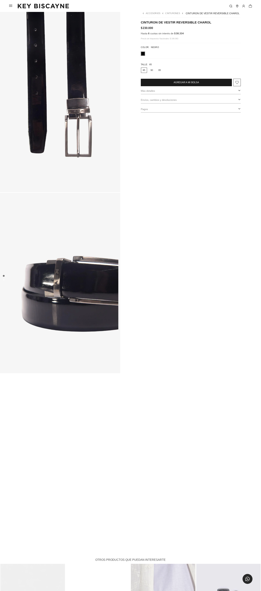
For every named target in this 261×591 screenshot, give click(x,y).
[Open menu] (243, 6)
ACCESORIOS (153, 13)
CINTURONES (172, 13)
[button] (247, 579)
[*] (231, 6)
